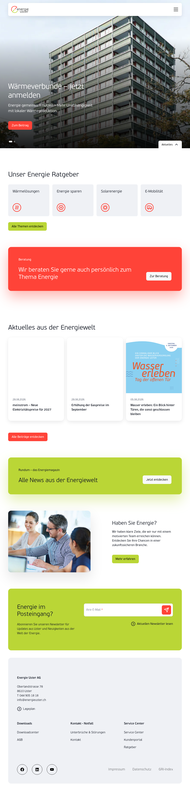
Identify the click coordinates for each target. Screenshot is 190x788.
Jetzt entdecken (157, 479)
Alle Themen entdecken (27, 226)
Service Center (134, 732)
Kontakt (76, 739)
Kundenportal (133, 739)
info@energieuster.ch (31, 700)
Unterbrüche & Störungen (88, 732)
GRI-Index (166, 769)
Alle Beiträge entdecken (28, 437)
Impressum (116, 769)
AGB (20, 739)
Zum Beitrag (20, 125)
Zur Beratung (159, 276)
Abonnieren (166, 610)
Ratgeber (130, 747)
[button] (10, 141)
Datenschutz (141, 769)
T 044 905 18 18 (27, 695)
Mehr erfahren (125, 559)
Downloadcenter (28, 732)
